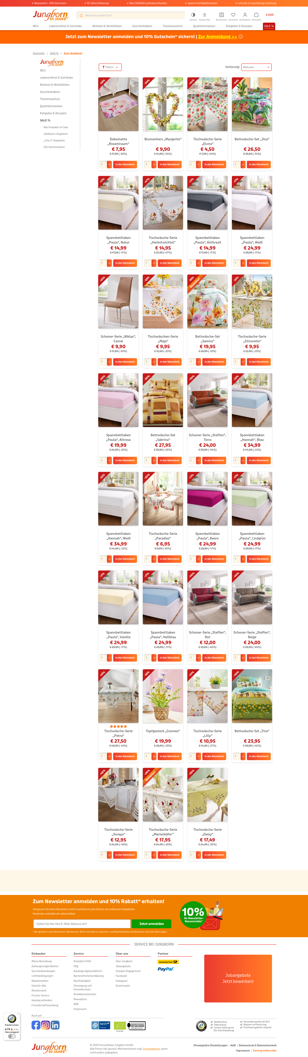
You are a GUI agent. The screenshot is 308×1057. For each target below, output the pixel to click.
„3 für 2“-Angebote (54, 140)
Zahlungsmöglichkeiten (45, 966)
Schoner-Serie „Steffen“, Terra (207, 437)
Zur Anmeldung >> (217, 37)
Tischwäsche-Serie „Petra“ (118, 733)
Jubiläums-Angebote (55, 133)
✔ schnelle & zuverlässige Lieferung (255, 3)
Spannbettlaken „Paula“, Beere (207, 536)
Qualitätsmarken (51, 106)
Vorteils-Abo (39, 985)
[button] (193, 16)
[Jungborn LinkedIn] (55, 1025)
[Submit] (81, 15)
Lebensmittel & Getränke (56, 78)
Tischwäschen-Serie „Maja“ (163, 338)
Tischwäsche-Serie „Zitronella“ (252, 338)
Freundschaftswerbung (45, 1005)
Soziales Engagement (128, 971)
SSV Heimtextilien (54, 147)
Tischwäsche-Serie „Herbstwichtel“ (163, 240)
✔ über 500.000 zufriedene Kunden (147, 3)
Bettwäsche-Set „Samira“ (207, 338)
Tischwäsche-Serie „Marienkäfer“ (163, 832)
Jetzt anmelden (151, 924)
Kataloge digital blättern (88, 971)
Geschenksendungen (43, 971)
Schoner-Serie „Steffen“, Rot (207, 634)
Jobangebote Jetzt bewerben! (238, 978)
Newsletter (80, 999)
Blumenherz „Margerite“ (163, 139)
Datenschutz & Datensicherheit (257, 1045)
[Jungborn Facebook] (36, 1025)
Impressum (80, 1009)
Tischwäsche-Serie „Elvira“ (207, 141)
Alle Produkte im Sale (55, 127)
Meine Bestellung (42, 961)
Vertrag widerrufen (264, 1050)
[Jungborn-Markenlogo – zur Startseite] (51, 15)
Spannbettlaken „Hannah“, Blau (252, 437)
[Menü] (18, 1014)
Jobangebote (123, 966)
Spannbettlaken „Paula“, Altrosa (118, 437)
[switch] (12, 1036)
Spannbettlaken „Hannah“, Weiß (118, 536)
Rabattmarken (40, 980)
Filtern (109, 67)
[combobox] (131, 15)
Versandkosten (151, 1048)
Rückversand (39, 990)
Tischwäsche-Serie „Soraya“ (118, 832)
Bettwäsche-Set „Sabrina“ (163, 437)
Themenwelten (50, 99)
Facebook (121, 975)
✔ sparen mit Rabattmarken (201, 3)
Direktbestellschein (85, 994)
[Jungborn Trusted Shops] (235, 1026)
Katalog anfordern (42, 1000)
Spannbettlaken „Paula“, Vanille (118, 634)
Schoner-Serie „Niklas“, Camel (118, 338)
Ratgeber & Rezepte (53, 113)
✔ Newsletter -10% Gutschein (49, 3)
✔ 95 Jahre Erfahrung (96, 3)
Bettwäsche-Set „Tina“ (252, 731)
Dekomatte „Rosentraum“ (118, 141)
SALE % (45, 120)
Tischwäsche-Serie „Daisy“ (207, 832)
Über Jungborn (124, 961)
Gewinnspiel (123, 985)
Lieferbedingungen (42, 975)
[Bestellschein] (221, 15)
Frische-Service (40, 995)
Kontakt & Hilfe (82, 961)
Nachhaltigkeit (82, 980)
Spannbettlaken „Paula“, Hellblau (163, 634)
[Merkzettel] (233, 15)
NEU (43, 70)
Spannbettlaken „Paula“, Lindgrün (252, 536)
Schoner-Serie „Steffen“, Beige (252, 634)
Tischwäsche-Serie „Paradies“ (163, 536)
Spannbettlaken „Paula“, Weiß (252, 240)
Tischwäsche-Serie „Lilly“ (207, 733)
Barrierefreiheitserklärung (89, 975)
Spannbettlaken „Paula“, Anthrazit (207, 240)
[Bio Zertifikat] (138, 1025)
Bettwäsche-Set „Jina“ (252, 139)
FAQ (76, 966)
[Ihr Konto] (245, 15)
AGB (76, 1004)
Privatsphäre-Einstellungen (210, 1045)
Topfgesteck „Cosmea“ (163, 731)
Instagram (122, 980)
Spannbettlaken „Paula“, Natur (118, 240)
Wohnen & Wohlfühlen (54, 85)
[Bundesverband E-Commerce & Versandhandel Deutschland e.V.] (101, 1025)
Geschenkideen (50, 92)
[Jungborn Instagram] (45, 1025)
